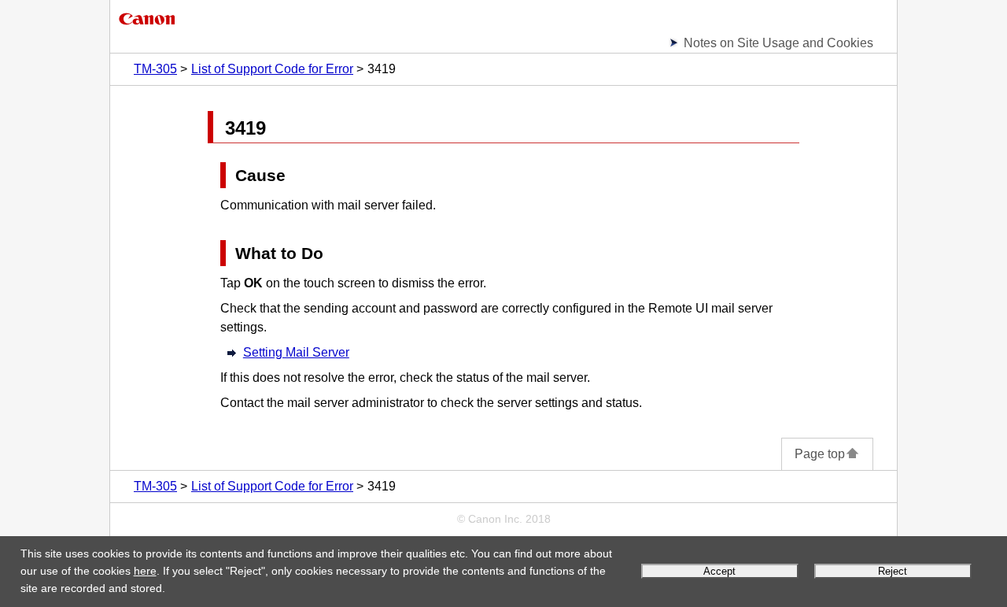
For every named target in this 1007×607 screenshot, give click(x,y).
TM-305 (155, 69)
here (145, 570)
